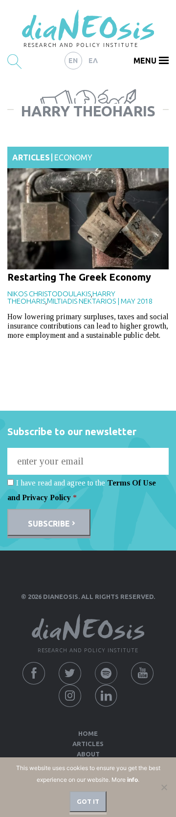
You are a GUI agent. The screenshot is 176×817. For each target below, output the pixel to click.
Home (88, 733)
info (132, 779)
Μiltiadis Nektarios (81, 301)
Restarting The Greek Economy (79, 277)
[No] (164, 787)
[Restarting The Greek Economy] (88, 218)
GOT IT (88, 801)
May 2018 (137, 301)
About (88, 754)
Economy (73, 157)
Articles (31, 157)
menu (144, 60)
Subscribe (49, 523)
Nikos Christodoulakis (49, 293)
